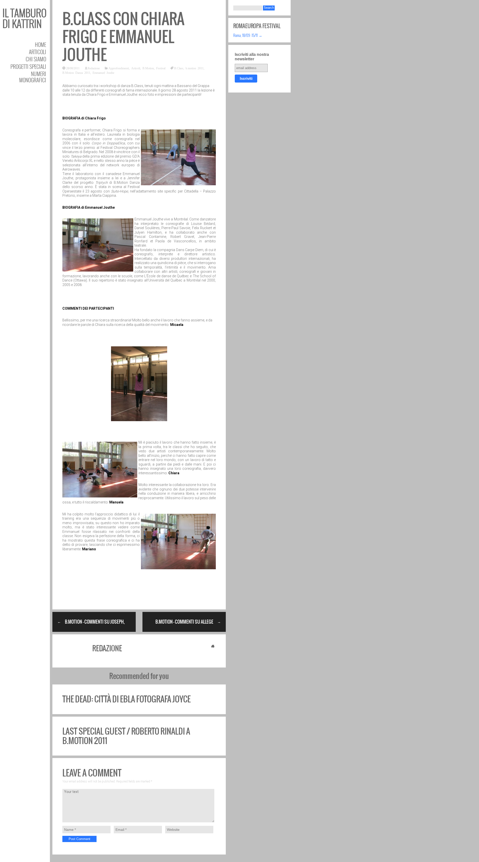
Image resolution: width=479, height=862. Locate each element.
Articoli (37, 52)
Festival (160, 68)
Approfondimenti (119, 68)
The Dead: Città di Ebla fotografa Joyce (126, 699)
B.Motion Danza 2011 (76, 72)
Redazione (94, 68)
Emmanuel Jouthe (103, 72)
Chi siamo (36, 59)
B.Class (178, 68)
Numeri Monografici (32, 77)
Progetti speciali (28, 66)
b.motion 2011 (195, 68)
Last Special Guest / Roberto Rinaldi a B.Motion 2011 (126, 736)
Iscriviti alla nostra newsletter (252, 56)
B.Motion (148, 68)
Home (40, 44)
